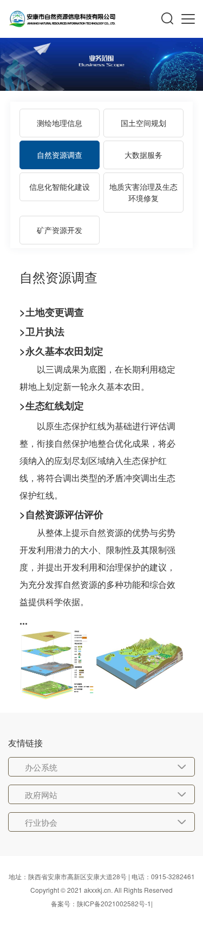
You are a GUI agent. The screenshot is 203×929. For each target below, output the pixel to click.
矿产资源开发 (59, 229)
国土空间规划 (143, 122)
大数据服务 (143, 154)
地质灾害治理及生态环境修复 (143, 192)
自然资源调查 (59, 154)
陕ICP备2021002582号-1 (114, 903)
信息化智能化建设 (59, 186)
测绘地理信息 (59, 122)
